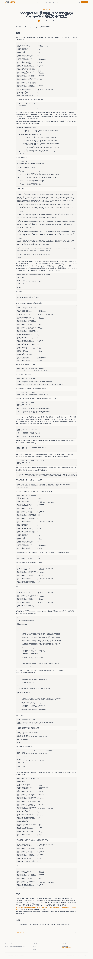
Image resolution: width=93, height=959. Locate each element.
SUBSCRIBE (85, 2)
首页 (37, 2)
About (34, 946)
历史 (41, 2)
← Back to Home (20, 932)
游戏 (50, 2)
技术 (54, 2)
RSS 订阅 (35, 948)
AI (57, 2)
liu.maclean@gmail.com (66, 947)
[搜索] (79, 2)
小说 (46, 2)
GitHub (34, 949)
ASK (10, 2)
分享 (75, 932)
